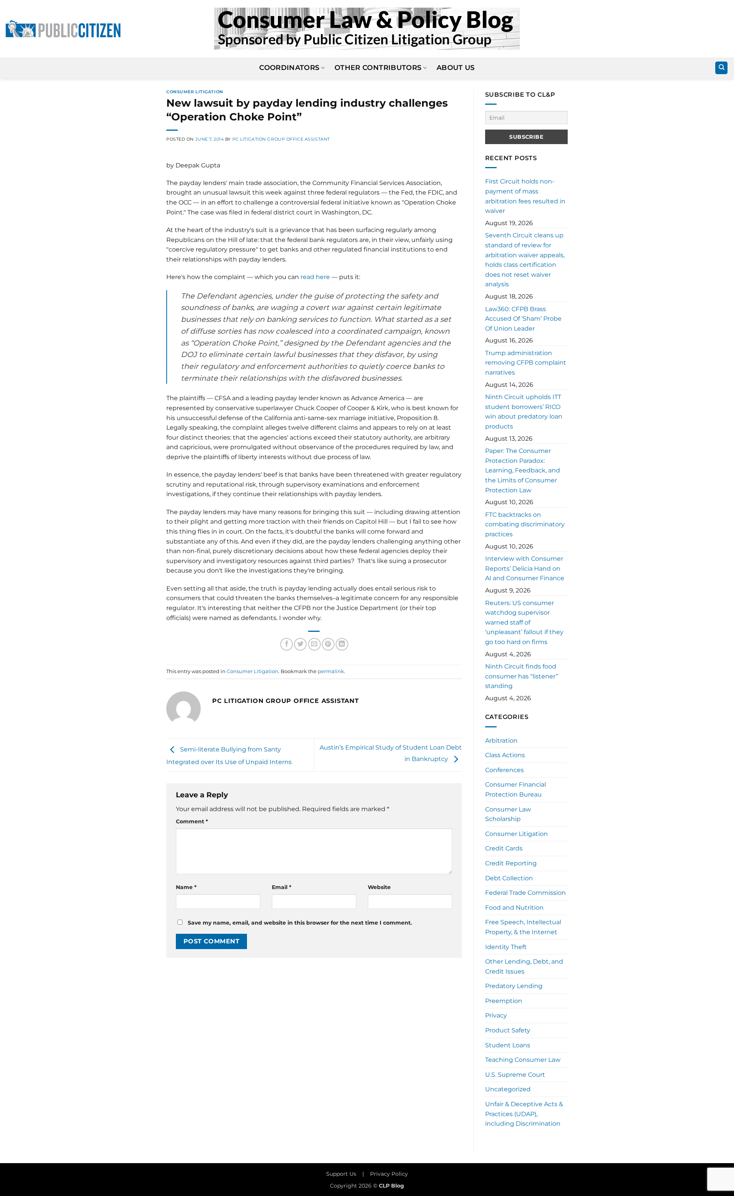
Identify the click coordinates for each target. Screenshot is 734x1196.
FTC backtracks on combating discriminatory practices (525, 524)
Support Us (341, 1173)
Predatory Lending (513, 986)
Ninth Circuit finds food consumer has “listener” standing (521, 676)
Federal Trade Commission (525, 892)
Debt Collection (509, 878)
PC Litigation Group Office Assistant (281, 139)
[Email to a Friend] (314, 644)
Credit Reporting (511, 863)
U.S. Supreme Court (515, 1074)
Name (186, 887)
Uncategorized (508, 1089)
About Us (456, 67)
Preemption (503, 1001)
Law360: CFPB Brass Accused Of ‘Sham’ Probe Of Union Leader (523, 318)
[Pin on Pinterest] (328, 644)
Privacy (496, 1015)
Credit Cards (504, 848)
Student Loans (507, 1045)
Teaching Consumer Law (522, 1059)
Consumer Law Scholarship (508, 814)
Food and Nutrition (514, 907)
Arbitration (501, 740)
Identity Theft (506, 947)
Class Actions (505, 755)
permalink (331, 671)
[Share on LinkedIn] (342, 644)
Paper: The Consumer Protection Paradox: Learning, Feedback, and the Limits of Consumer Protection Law (522, 470)
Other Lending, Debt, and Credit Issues (524, 966)
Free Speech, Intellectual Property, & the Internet (523, 927)
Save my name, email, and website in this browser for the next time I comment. (300, 922)
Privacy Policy (389, 1173)
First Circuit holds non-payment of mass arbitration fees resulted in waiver (525, 196)
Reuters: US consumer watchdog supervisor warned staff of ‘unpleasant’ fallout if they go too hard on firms (524, 622)
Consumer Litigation (194, 91)
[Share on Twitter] (300, 644)
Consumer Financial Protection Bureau (515, 789)
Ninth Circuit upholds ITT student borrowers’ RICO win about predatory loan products (523, 411)
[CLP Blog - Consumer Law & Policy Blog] (367, 29)
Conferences (504, 770)
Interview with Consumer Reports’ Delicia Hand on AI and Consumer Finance (524, 568)
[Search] (721, 68)
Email (281, 887)
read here (315, 277)
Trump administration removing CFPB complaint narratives (525, 362)
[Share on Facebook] (286, 644)
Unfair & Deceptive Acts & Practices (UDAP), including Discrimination (524, 1113)
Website (379, 887)
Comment (192, 821)
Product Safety (507, 1030)
